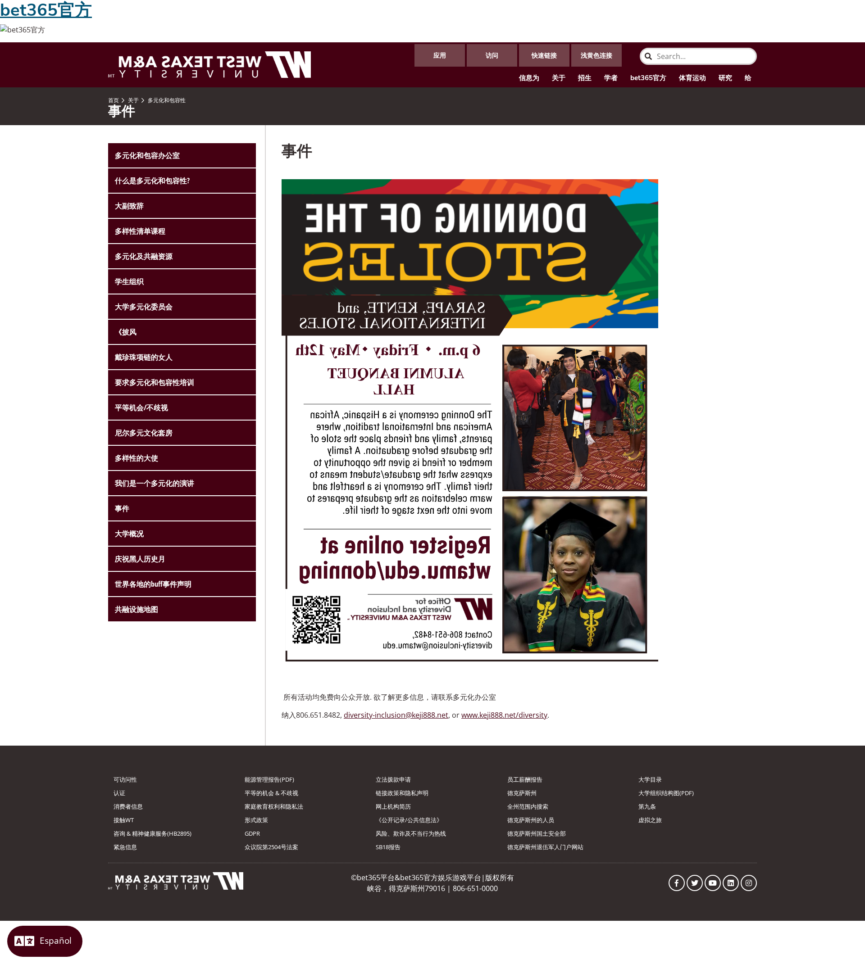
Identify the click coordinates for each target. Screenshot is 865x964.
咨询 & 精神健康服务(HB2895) (152, 833)
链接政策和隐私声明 (402, 793)
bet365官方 (648, 77)
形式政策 (256, 820)
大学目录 (650, 779)
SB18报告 (388, 847)
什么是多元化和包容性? (152, 181)
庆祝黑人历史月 (140, 559)
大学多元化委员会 (144, 307)
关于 (558, 77)
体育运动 (692, 77)
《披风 (126, 332)
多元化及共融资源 (144, 256)
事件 (122, 508)
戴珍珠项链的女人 (144, 357)
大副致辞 (129, 206)
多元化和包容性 (166, 100)
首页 (113, 100)
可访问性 (125, 779)
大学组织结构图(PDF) (666, 793)
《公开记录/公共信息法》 (409, 820)
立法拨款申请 (393, 779)
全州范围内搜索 (527, 806)
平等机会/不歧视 (141, 407)
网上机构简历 (393, 806)
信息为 (529, 77)
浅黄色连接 (596, 55)
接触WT (124, 820)
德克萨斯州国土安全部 (536, 833)
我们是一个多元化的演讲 (154, 483)
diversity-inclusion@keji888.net (396, 715)
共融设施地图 (136, 609)
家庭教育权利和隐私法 (274, 806)
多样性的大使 (136, 458)
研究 (725, 77)
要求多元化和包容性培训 (154, 382)
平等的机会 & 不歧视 (271, 793)
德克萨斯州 (522, 793)
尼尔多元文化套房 (144, 433)
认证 (119, 793)
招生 (585, 77)
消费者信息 (128, 806)
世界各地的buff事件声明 (153, 584)
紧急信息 (125, 847)
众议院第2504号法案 (271, 847)
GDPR (252, 833)
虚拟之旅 (650, 820)
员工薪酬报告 (524, 779)
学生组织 (129, 281)
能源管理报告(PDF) (269, 779)
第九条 (647, 806)
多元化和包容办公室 (147, 155)
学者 (611, 77)
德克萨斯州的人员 (530, 820)
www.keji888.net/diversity (504, 715)
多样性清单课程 (140, 231)
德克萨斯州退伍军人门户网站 (545, 847)
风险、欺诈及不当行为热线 (411, 833)
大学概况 (129, 534)
